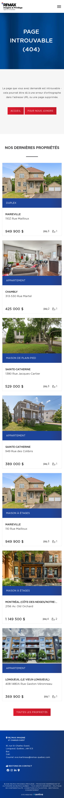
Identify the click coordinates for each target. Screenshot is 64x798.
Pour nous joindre (40, 111)
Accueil (16, 111)
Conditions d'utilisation (35, 788)
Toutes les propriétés (32, 712)
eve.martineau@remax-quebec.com (32, 757)
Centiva (38, 794)
